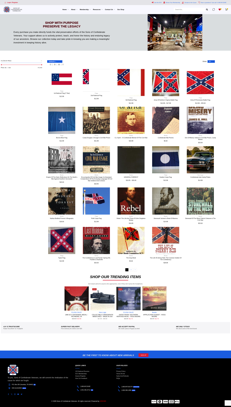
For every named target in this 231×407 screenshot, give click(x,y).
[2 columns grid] (50, 64)
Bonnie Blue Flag (61, 138)
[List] (63, 64)
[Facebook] (8, 394)
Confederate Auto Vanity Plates (200, 177)
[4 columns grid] (59, 64)
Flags (61, 91)
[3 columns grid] (54, 64)
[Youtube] (18, 394)
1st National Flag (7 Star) (62, 93)
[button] (11, 2)
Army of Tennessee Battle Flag (200, 100)
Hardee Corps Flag (166, 177)
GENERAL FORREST (131, 177)
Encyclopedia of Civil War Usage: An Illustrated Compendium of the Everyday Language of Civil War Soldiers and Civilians (96, 178)
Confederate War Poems (166, 138)
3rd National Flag (131, 100)
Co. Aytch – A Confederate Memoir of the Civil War (131, 138)
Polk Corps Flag (96, 218)
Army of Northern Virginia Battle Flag (166, 100)
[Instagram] (15, 394)
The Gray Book (131, 258)
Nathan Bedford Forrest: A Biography (61, 218)
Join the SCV (158, 2)
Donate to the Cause (190, 2)
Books (96, 135)
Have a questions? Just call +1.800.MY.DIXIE (213, 2)
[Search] (207, 9)
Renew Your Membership (173, 2)
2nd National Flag (96, 95)
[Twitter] (11, 394)
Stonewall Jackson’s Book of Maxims (166, 218)
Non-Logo (200, 175)
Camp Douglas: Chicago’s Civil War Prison (96, 138)
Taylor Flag (61, 258)
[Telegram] (21, 394)
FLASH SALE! (76, 312)
